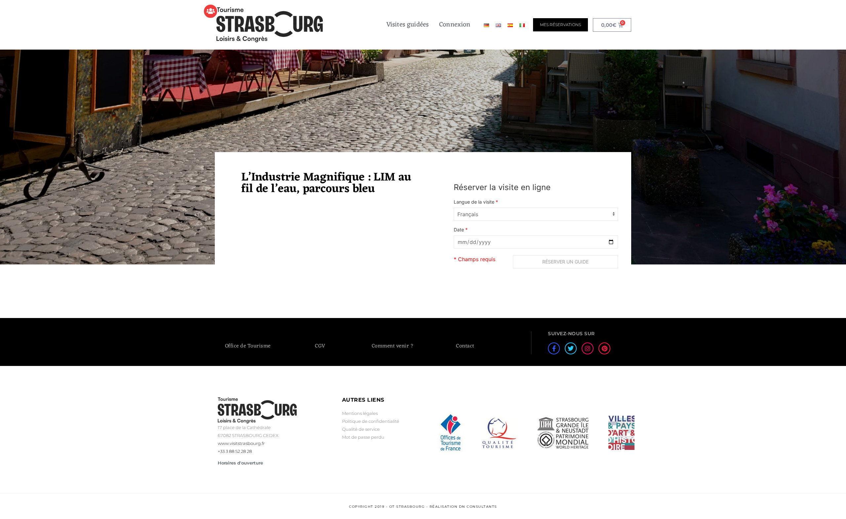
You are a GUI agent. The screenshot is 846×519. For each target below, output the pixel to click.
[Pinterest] (604, 348)
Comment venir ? (393, 346)
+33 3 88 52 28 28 (235, 451)
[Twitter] (571, 348)
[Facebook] (554, 348)
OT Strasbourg (407, 506)
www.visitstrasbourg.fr (241, 443)
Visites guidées (407, 25)
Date (461, 229)
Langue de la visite (476, 202)
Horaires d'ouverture (240, 462)
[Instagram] (588, 348)
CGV (320, 346)
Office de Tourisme (248, 346)
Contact (465, 346)
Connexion (454, 25)
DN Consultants (478, 506)
